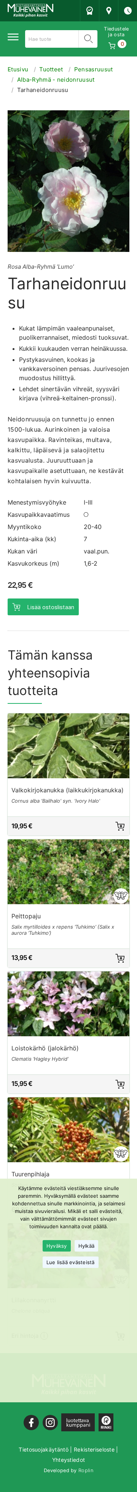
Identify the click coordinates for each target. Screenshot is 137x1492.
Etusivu (18, 69)
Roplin (85, 1470)
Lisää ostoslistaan (50, 607)
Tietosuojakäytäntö (43, 1449)
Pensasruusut (93, 69)
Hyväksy (56, 1246)
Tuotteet (51, 69)
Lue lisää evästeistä (70, 1262)
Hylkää (86, 1246)
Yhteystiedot (68, 1460)
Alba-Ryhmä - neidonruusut (56, 79)
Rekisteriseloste (94, 1449)
